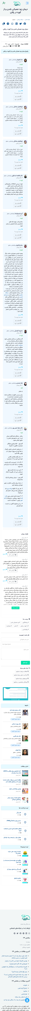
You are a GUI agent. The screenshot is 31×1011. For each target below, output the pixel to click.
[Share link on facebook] (25, 24)
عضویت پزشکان (26, 947)
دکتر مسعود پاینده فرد (15, 710)
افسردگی (19, 813)
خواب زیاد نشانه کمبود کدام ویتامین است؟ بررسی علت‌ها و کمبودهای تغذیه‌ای (15, 976)
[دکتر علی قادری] (25, 740)
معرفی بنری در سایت (25, 945)
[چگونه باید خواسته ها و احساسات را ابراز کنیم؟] (25, 863)
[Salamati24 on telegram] (23, 933)
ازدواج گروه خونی (22, 988)
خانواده (25, 985)
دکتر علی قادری (17, 736)
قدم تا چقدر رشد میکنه (21, 997)
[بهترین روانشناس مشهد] (25, 791)
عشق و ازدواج (17, 878)
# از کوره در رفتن (25, 626)
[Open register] (4, 3)
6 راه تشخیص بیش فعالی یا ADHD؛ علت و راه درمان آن (12, 772)
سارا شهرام (18, 750)
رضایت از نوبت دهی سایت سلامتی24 (14, 852)
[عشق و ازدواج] (25, 880)
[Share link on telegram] (8, 24)
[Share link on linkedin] (17, 24)
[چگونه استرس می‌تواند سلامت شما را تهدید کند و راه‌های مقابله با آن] (25, 782)
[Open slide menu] (27, 3)
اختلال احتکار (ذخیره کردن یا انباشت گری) (12, 830)
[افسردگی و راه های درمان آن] (25, 871)
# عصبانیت (9, 626)
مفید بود (17, 96)
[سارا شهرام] (25, 754)
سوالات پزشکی (20, 19)
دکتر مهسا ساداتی (16, 724)
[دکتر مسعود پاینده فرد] (25, 714)
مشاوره (25, 991)
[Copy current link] (3, 24)
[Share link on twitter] (20, 24)
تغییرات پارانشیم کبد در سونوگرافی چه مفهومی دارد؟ (14, 968)
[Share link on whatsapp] (12, 24)
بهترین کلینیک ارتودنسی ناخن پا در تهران (16, 961)
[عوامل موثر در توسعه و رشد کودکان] (25, 839)
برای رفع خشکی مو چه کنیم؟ (19, 972)
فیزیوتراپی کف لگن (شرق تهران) (18, 964)
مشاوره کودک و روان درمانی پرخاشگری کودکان (14, 799)
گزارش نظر (12, 555)
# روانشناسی (25, 630)
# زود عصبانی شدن (15, 622)
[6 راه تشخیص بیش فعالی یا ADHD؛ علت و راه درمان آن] (25, 773)
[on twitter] (17, 933)
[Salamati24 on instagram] (29, 933)
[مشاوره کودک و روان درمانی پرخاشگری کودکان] (25, 800)
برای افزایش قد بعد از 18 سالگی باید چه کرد (15, 1000)
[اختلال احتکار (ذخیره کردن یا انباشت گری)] (25, 831)
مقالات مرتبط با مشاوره (21, 672)
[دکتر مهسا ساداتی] (25, 727)
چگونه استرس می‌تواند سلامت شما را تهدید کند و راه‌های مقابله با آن (12, 781)
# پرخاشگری (26, 622)
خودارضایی (24, 994)
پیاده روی (9, 489)
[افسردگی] (25, 814)
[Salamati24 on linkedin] (26, 933)
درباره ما (28, 942)
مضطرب (20, 345)
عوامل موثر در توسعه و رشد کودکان (12, 838)
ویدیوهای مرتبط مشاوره (21, 679)
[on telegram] (20, 933)
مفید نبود (17, 99)
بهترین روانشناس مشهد (15, 789)
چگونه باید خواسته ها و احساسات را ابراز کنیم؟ (12, 861)
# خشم (16, 626)
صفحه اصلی (27, 19)
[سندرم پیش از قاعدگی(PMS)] (25, 822)
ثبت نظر (25, 663)
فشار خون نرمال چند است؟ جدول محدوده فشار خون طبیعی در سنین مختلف (14, 957)
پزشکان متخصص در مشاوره (20, 682)
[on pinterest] (14, 933)
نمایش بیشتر (15, 608)
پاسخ (19, 91)
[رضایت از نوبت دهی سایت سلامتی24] (25, 854)
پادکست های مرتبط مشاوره (20, 675)
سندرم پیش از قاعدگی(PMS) (14, 821)
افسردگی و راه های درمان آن (14, 869)
